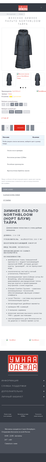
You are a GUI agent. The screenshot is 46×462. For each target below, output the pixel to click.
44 (3, 104)
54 (25, 104)
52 (21, 104)
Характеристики (11, 195)
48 (12, 104)
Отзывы (7, 200)
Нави (11, 112)
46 (8, 104)
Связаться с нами (11, 443)
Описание (8, 189)
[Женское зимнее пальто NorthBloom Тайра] (23, 49)
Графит (5, 112)
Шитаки (26, 112)
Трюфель (18, 112)
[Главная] (2, 14)
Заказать (20, 128)
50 (16, 104)
